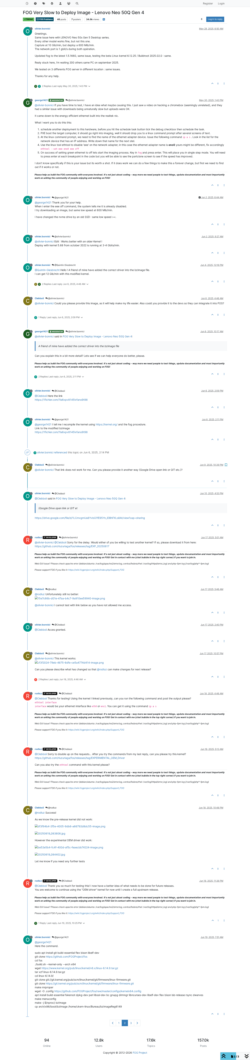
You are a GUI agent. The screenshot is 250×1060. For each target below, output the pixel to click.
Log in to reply (215, 19)
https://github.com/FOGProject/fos (66, 956)
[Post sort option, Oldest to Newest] (202, 19)
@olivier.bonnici (76, 100)
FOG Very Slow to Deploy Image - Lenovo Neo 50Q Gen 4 (97, 336)
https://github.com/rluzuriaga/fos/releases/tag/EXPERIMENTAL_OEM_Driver (80, 757)
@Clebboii (59, 390)
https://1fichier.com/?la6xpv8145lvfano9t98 (61, 399)
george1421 (41, 100)
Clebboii (39, 298)
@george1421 (61, 197)
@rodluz (52, 589)
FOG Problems (46, 19)
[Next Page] (137, 1023)
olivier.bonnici (42, 28)
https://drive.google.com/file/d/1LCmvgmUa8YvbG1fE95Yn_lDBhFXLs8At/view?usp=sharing (90, 517)
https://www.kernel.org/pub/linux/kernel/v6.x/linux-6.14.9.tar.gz (80, 968)
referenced (60, 452)
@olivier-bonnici (44, 105)
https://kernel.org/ (106, 424)
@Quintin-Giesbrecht (47, 269)
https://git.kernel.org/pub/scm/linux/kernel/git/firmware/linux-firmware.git (90, 983)
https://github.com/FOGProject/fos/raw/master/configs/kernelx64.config (97, 991)
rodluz (38, 537)
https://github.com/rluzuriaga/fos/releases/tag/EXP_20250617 (72, 546)
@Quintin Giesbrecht (65, 265)
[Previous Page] (113, 1023)
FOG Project (140, 1052)
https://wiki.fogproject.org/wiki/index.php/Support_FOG (96, 569)
